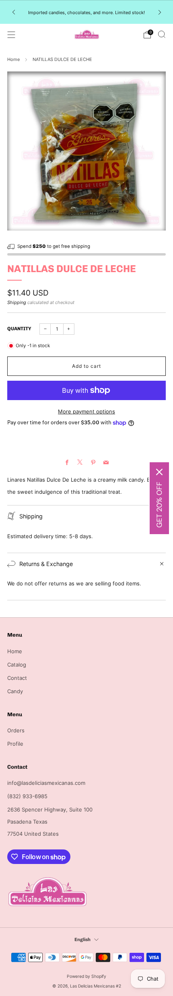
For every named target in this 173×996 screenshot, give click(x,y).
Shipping (16, 302)
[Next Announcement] (160, 12)
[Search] (162, 34)
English (82, 939)
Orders (16, 730)
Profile (15, 743)
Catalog (16, 664)
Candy (15, 691)
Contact (17, 678)
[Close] (159, 472)
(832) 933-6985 (27, 796)
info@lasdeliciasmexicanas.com (46, 783)
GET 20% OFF (159, 505)
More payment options (86, 411)
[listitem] (87, 12)
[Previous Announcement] (14, 12)
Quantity (19, 328)
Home (13, 59)
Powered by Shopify (86, 976)
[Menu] (11, 35)
